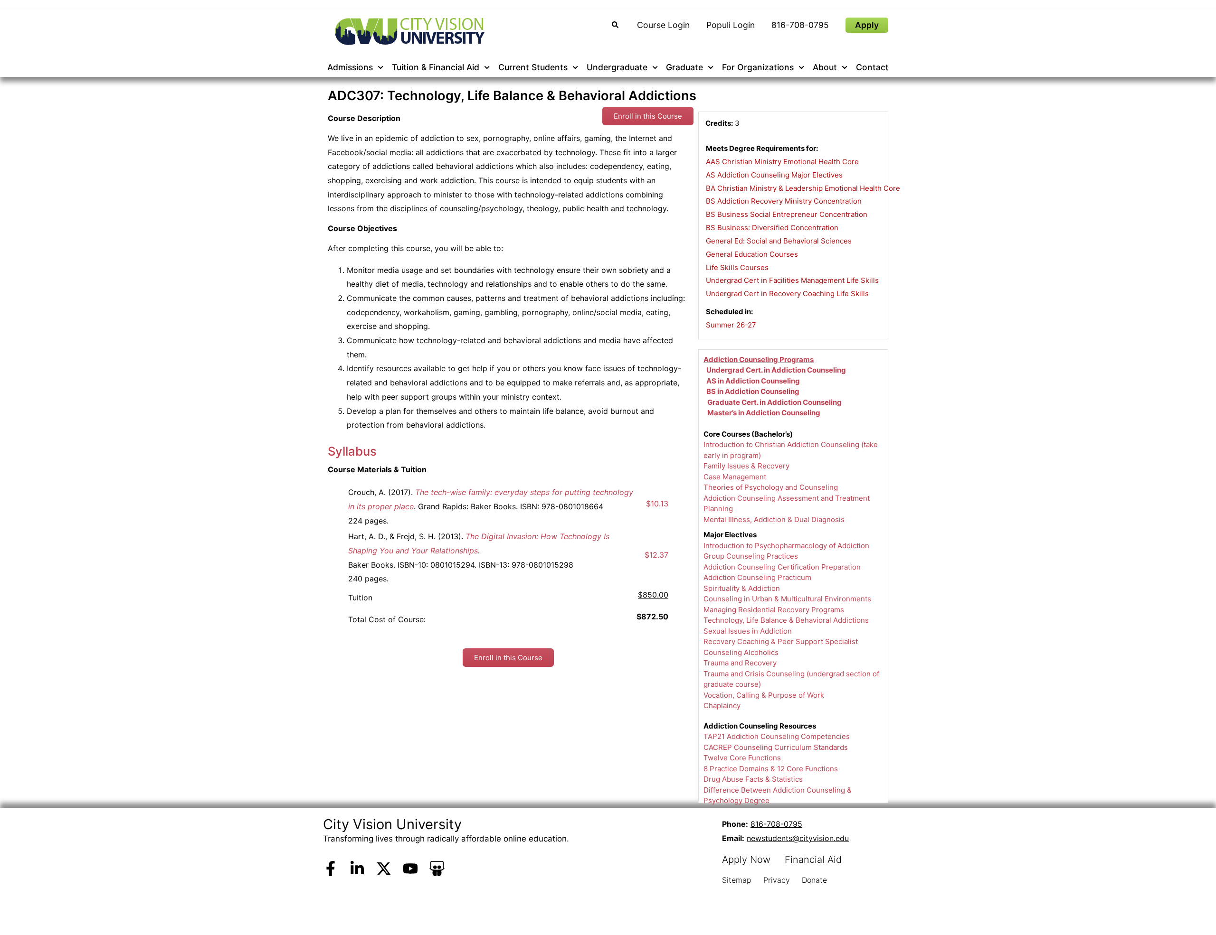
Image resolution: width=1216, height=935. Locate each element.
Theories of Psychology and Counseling (770, 487)
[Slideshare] (437, 868)
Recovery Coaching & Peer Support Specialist (780, 641)
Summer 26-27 (731, 324)
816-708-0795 (776, 824)
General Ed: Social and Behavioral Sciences (779, 240)
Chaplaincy (722, 705)
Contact (872, 67)
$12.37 (656, 555)
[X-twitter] (383, 868)
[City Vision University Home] (408, 31)
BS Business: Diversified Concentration (772, 227)
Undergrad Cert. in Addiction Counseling (776, 369)
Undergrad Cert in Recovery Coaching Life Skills (787, 293)
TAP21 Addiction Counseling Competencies (776, 736)
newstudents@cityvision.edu (798, 838)
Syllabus (352, 451)
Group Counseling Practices (750, 556)
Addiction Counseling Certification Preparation (782, 566)
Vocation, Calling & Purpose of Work (763, 695)
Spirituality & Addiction (741, 588)
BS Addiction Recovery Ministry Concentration (784, 201)
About (825, 67)
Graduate (684, 67)
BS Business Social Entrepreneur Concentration (786, 214)
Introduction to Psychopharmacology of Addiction (786, 545)
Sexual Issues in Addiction (747, 631)
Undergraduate (617, 67)
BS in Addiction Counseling (752, 391)
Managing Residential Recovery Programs (773, 609)
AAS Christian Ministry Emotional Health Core (782, 161)
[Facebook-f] (330, 868)
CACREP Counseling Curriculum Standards (775, 747)
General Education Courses (752, 254)
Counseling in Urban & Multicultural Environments (787, 598)
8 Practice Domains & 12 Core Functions (770, 768)
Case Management (734, 476)
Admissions (350, 67)
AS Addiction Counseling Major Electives (774, 174)
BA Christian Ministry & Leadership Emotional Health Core (803, 188)
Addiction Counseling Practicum (757, 577)
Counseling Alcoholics (741, 652)
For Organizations (758, 67)
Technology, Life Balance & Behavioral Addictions (786, 620)
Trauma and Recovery (740, 662)
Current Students (533, 67)
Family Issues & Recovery (746, 465)
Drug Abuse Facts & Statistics (753, 779)
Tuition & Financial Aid (435, 67)
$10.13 (657, 503)
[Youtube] (410, 868)
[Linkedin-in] (357, 868)
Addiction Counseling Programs (758, 359)
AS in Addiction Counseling (753, 380)
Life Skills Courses (737, 267)
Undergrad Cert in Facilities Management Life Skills (792, 280)
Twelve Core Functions (742, 757)
